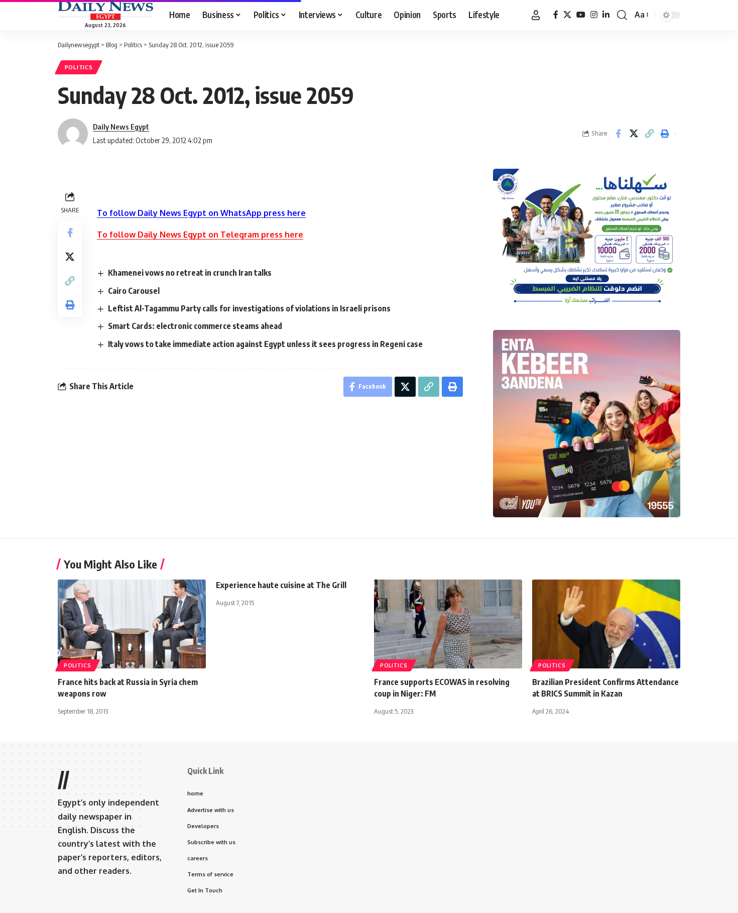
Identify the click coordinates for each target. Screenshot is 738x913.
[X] (567, 15)
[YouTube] (581, 15)
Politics (79, 67)
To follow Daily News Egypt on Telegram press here (200, 235)
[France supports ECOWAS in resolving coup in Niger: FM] (448, 624)
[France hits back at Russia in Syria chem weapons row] (132, 624)
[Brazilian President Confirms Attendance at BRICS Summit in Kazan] (606, 624)
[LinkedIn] (606, 15)
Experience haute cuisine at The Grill (281, 585)
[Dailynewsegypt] (105, 10)
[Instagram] (594, 15)
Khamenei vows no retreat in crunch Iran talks (190, 273)
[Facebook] (556, 15)
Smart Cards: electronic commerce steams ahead (195, 326)
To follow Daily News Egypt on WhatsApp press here (201, 213)
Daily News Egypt (121, 126)
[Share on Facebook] (618, 134)
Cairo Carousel (134, 291)
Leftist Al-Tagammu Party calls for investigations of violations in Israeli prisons (249, 308)
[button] (536, 15)
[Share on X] (634, 134)
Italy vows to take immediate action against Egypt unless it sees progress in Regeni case (265, 344)
